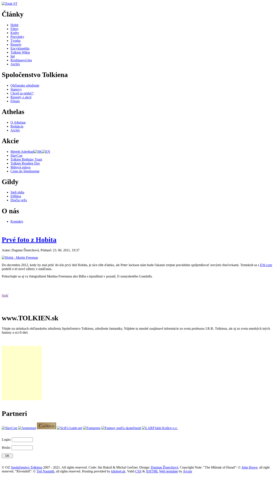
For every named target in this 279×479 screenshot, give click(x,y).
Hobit (14, 25)
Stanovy (16, 89)
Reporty (16, 44)
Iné (12, 56)
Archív (15, 64)
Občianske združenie (24, 85)
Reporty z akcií (20, 97)
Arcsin (187, 471)
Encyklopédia (19, 48)
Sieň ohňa (17, 192)
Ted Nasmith (45, 471)
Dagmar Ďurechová (164, 467)
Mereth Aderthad (22, 151)
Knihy (14, 33)
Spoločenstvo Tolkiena (26, 467)
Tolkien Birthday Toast (26, 159)
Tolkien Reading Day (25, 163)
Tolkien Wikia (20, 52)
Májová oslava (20, 167)
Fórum (15, 101)
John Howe (249, 467)
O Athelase (18, 122)
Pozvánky (17, 37)
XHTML (152, 471)
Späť (5, 295)
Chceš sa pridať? (22, 93)
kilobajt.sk (118, 471)
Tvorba (15, 40)
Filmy (14, 29)
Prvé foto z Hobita (29, 240)
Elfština (15, 196)
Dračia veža (18, 200)
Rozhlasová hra (21, 60)
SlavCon (16, 155)
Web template (168, 471)
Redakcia (16, 126)
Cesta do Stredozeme (24, 171)
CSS (138, 471)
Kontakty (16, 221)
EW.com (266, 265)
